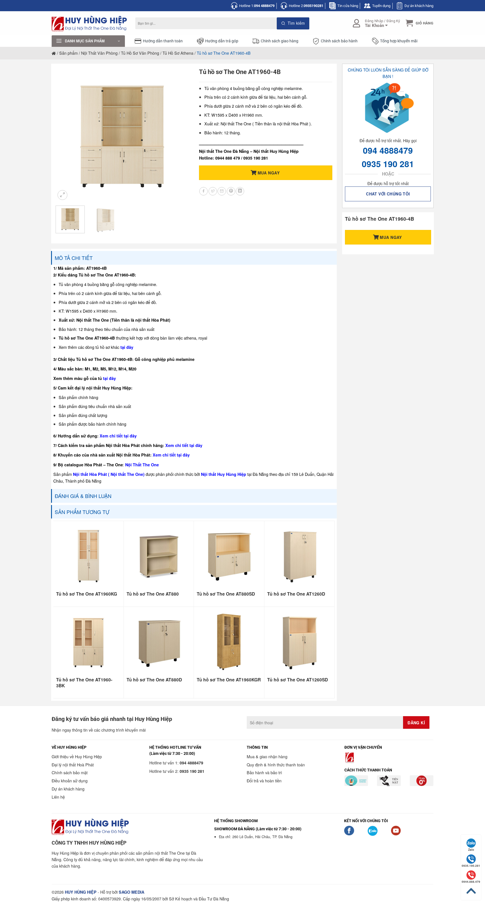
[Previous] (65, 134)
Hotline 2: (306, 6)
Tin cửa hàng (347, 6)
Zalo (471, 850)
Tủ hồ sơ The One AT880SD (226, 594)
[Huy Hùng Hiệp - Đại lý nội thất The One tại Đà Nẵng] (89, 23)
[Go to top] (471, 891)
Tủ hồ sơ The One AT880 (153, 594)
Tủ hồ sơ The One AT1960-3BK (84, 682)
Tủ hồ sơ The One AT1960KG (86, 594)
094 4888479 (388, 150)
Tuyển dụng (381, 6)
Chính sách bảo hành (339, 41)
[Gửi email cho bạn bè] (222, 191)
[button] (418, 23)
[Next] (179, 134)
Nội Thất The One (142, 464)
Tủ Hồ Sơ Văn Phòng (140, 53)
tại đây (126, 347)
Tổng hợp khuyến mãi (398, 41)
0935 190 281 (388, 164)
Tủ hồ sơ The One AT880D (154, 680)
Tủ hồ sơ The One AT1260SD (297, 680)
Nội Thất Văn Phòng (99, 53)
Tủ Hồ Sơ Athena (178, 53)
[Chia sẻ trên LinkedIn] (240, 191)
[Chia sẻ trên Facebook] (203, 191)
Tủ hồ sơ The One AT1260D (296, 594)
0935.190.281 (471, 866)
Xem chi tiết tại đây (118, 436)
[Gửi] (293, 23)
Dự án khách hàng (418, 6)
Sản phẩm (68, 53)
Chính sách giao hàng (279, 41)
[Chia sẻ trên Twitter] (213, 191)
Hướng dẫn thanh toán (163, 41)
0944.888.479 (471, 882)
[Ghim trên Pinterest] (231, 191)
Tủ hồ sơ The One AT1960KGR (229, 680)
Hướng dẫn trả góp (221, 41)
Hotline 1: (256, 6)
